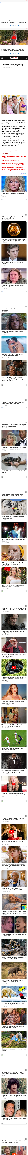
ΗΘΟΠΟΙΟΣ (10, 62)
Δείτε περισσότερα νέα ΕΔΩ (9, 151)
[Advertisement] (14, 79)
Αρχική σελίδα (4, 62)
